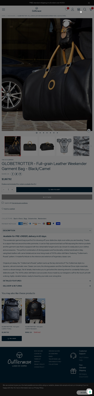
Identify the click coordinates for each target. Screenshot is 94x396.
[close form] (81, 12)
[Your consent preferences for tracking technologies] (90, 392)
